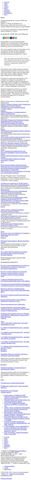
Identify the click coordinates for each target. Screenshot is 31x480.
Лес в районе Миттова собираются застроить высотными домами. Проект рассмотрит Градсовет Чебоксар (14, 253)
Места (6, 8)
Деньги (6, 7)
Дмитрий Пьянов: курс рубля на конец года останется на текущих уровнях (17, 400)
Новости (3, 110)
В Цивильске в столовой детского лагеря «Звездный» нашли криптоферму (14, 201)
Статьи (6, 468)
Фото (5, 14)
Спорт (2, 149)
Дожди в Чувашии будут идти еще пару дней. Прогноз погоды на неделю (14, 216)
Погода (3, 206)
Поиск (2, 17)
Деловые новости (6, 392)
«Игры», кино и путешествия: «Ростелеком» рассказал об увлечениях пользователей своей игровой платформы (17, 409)
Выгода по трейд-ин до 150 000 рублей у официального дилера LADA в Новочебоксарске (15, 184)
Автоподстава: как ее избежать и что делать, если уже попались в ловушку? (15, 172)
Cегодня (6, 2)
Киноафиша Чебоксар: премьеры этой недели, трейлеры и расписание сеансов (14, 354)
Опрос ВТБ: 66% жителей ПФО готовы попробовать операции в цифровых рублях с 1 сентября (17, 418)
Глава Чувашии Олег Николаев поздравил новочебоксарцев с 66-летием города (15, 120)
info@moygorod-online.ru (19, 451)
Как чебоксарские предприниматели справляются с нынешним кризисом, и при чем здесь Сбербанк (15, 284)
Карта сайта (7, 469)
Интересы (7, 11)
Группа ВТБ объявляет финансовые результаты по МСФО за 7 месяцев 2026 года (16, 404)
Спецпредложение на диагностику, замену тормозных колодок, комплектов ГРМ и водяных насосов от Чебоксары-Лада (15, 309)
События (6, 10)
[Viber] (13, 38)
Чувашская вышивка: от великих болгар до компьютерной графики (13, 368)
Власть (3, 129)
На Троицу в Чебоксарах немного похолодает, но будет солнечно (12, 210)
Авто (2, 162)
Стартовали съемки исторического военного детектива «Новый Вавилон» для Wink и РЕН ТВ (17, 423)
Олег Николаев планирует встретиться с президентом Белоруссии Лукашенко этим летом (15, 144)
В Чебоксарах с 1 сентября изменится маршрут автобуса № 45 (13, 112)
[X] (11, 38)
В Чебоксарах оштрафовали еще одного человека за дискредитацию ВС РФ (14, 198)
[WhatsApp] (16, 38)
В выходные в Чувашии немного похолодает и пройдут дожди (12, 224)
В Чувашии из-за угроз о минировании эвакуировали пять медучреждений (14, 191)
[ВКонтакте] (4, 38)
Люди (5, 5)
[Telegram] (9, 38)
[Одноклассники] (6, 38)
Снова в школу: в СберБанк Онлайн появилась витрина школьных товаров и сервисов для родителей (16, 396)
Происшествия (5, 189)
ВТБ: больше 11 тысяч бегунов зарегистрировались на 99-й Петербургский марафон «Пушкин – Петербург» (17, 414)
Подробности (8, 13)
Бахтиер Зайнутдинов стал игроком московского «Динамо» (13, 159)
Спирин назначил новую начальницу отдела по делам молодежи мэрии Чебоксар (15, 137)
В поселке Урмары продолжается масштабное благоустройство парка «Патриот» (14, 123)
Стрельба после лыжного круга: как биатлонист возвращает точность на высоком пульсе (14, 152)
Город (6, 3)
